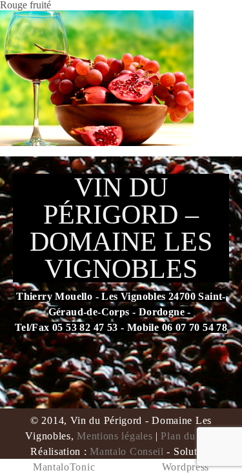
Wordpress (185, 466)
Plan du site (187, 435)
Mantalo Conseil (127, 451)
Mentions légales (114, 435)
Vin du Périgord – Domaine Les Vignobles (121, 228)
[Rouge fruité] (97, 77)
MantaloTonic (64, 466)
